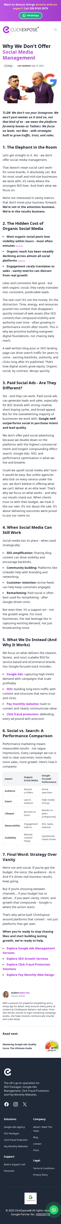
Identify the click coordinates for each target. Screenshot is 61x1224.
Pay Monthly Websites (16, 1146)
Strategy (8, 65)
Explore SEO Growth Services (27, 959)
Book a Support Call (14, 1164)
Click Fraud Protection (16, 1139)
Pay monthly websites (23, 704)
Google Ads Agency (14, 1126)
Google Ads (15, 674)
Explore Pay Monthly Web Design (30, 975)
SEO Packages (11, 1133)
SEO (9, 689)
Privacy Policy (40, 1174)
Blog (35, 1137)
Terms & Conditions (43, 1168)
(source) (19, 246)
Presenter (9, 1170)
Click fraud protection (22, 714)
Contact (37, 1143)
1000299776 (42, 1214)
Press (36, 1150)
